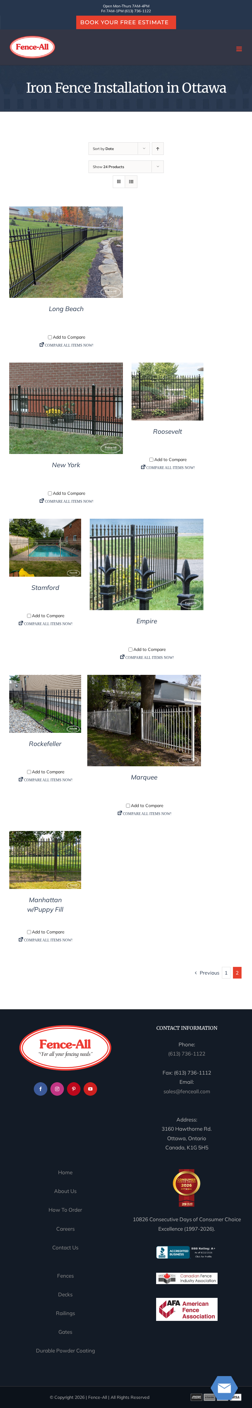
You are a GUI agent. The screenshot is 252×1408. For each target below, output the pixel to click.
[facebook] (40, 1089)
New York (66, 465)
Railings (65, 1313)
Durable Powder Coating (65, 1350)
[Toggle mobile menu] (239, 49)
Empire (146, 621)
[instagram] (57, 1089)
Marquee (144, 777)
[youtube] (90, 1089)
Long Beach (66, 309)
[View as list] (131, 182)
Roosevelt (167, 431)
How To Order (65, 1209)
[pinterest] (74, 1089)
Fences (65, 1275)
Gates (65, 1332)
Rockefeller (45, 744)
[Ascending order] (158, 148)
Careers (65, 1228)
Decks (65, 1294)
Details (66, 253)
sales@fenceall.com (186, 1091)
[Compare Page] (66, 347)
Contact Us (65, 1247)
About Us (65, 1191)
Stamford (45, 587)
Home (65, 1172)
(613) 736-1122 (186, 1053)
